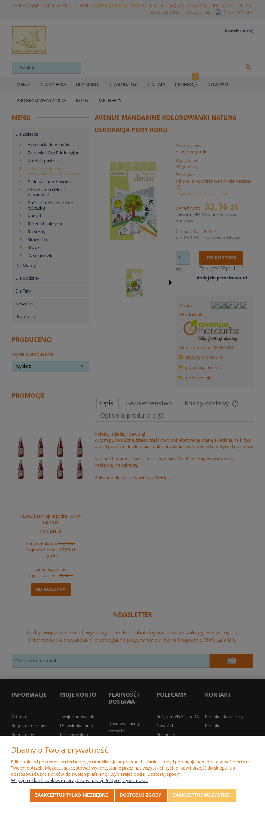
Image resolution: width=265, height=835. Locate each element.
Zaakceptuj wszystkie (201, 795)
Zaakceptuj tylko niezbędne (71, 795)
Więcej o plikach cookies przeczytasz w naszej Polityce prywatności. (79, 780)
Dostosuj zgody (140, 795)
